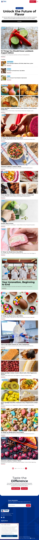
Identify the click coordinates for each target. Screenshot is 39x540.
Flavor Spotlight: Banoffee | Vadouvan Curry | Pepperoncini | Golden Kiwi (19, 403)
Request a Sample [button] (15, 488)
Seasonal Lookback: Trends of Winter (11, 460)
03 (18, 468)
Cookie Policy (7, 533)
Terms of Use (12, 533)
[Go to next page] (26, 468)
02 (16, 468)
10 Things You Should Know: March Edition (12, 432)
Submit (28, 505)
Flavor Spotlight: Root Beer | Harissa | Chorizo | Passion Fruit (17, 195)
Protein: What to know (7, 223)
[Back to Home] (4, 2)
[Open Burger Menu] (37, 1)
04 (19, 468)
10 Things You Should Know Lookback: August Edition (17, 52)
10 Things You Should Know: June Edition (12, 138)
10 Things (3, 115)
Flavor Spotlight (10, 61)
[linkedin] (3, 517)
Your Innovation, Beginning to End (18, 283)
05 (21, 468)
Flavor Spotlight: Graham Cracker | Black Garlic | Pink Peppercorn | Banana (19, 373)
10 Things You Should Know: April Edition (12, 316)
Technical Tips (4, 321)
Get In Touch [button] (24, 488)
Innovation (5, 259)
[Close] (17, 525)
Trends (8, 76)
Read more (3, 56)
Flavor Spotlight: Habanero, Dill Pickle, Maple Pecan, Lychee (20, 63)
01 (15, 468)
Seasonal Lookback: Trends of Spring (11, 166)
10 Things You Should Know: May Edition (12, 252)
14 (23, 468)
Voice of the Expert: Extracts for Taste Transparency (15, 344)
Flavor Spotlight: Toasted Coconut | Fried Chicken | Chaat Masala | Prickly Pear (19, 109)
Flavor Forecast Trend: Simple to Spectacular (17, 77)
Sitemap (33, 538)
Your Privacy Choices (25, 538)
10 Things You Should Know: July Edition (16, 70)
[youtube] (2, 517)
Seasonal (3, 143)
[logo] (19, 510)
